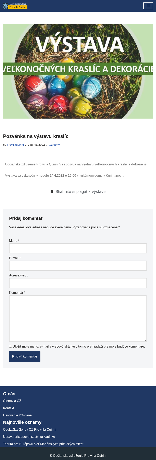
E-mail (15, 258)
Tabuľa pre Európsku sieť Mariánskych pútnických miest (43, 444)
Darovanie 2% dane (17, 415)
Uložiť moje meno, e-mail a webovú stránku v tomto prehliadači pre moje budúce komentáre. (79, 346)
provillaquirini (15, 144)
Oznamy (54, 144)
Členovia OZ (12, 401)
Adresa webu (18, 275)
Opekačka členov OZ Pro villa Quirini (29, 429)
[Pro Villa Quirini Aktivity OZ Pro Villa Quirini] (15, 6)
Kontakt (8, 408)
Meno (14, 240)
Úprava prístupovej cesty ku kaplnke (29, 436)
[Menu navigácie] (148, 5)
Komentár (17, 292)
